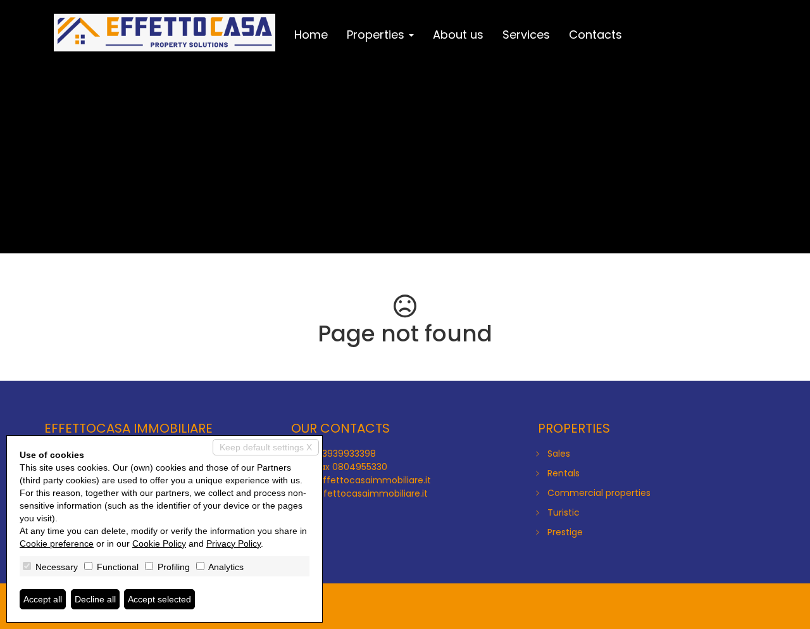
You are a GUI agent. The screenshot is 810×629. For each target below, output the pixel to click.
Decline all (95, 599)
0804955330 (359, 467)
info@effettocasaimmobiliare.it (361, 480)
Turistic (563, 512)
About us (458, 34)
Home (311, 34)
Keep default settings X (266, 447)
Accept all (42, 599)
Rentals (563, 473)
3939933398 (349, 453)
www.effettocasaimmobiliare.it (359, 493)
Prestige (565, 532)
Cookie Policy (159, 543)
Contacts (595, 34)
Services (526, 34)
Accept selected (159, 599)
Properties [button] (377, 34)
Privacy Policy (233, 543)
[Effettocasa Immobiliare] (164, 33)
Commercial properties (599, 492)
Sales (558, 453)
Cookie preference (57, 543)
